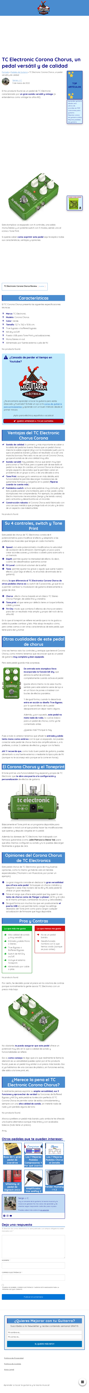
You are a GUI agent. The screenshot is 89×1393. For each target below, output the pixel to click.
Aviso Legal (9, 1369)
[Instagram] (7, 1216)
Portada (5, 72)
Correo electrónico (12, 1272)
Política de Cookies (12, 1364)
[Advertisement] (44, 34)
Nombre (6, 1260)
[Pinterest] (4, 1216)
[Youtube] (11, 1216)
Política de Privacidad (14, 1358)
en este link (44, 1210)
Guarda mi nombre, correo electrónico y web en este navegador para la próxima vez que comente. (30, 1288)
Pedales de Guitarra (19, 72)
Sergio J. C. (17, 80)
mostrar (41, 286)
